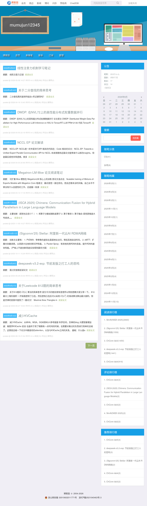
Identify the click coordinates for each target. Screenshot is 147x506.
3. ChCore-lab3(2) (112, 404)
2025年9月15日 (10, 315)
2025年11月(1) (111, 208)
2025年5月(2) (110, 250)
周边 (31, 3)
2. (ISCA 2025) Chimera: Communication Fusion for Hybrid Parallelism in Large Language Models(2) (123, 392)
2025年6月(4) (110, 242)
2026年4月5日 (9, 112)
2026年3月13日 (10, 172)
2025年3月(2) (110, 267)
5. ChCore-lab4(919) (113, 361)
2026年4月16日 (10, 90)
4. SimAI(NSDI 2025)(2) (115, 413)
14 (111, 84)
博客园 (6, 55)
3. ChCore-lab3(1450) (114, 340)
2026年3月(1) (110, 200)
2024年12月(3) (111, 293)
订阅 (51, 55)
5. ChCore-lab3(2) (112, 481)
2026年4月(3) (110, 191)
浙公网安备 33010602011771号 (62, 497)
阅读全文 (29, 74)
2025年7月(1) (110, 234)
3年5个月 (114, 77)
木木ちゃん (115, 74)
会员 (23, 3)
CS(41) (107, 156)
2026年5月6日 (9, 68)
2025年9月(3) (110, 225)
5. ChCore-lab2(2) (112, 421)
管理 (61, 55)
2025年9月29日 (10, 263)
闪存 (54, 3)
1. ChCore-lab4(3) (112, 379)
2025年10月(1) (111, 217)
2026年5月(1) (110, 183)
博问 (47, 3)
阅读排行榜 (110, 312)
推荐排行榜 (110, 432)
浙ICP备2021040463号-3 (90, 497)
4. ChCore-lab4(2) (112, 473)
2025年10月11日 (10, 233)
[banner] (11, 3)
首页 (18, 55)
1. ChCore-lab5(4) (112, 439)
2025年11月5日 (10, 202)
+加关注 (107, 87)
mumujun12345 (25, 25)
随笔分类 (109, 149)
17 (111, 80)
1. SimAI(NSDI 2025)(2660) (116, 319)
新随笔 (29, 55)
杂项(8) (107, 165)
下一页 (91, 345)
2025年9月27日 (10, 285)
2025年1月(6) (110, 284)
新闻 (39, 3)
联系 (40, 55)
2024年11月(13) (111, 301)
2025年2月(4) (110, 276)
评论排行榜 (110, 372)
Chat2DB (74, 3)
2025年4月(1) (110, 259)
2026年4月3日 (9, 142)
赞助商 (63, 3)
